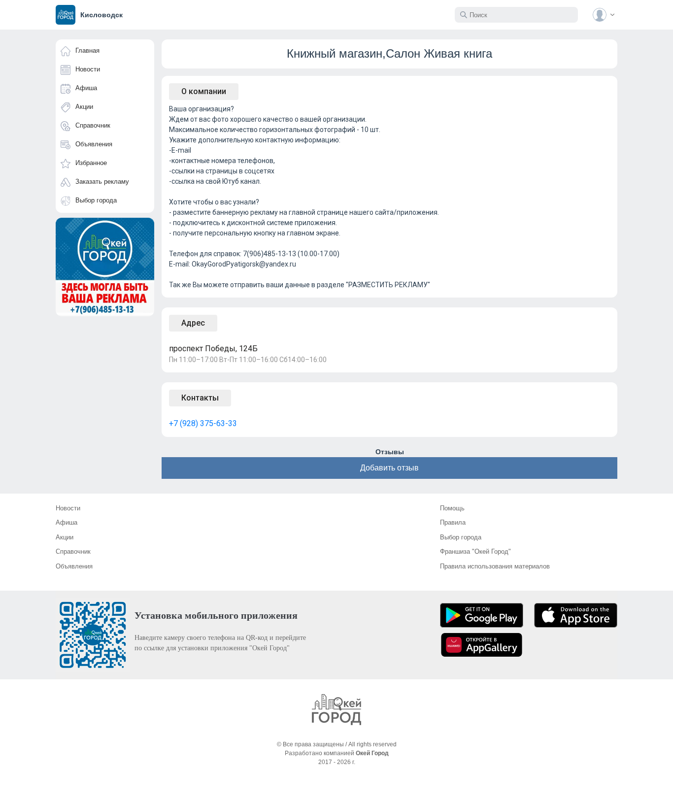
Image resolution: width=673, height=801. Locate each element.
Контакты (200, 397)
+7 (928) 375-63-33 (203, 423)
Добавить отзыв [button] (389, 468)
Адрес (193, 323)
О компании (203, 91)
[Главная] (336, 709)
